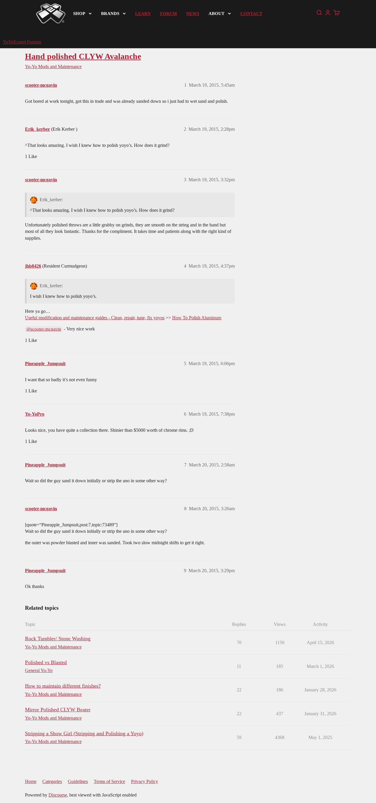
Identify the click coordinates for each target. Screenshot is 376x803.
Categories (52, 781)
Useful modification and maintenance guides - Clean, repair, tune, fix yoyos (94, 317)
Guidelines (78, 781)
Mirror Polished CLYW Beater (57, 710)
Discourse (57, 794)
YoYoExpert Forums (22, 41)
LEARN (143, 13)
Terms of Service (109, 781)
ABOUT (216, 13)
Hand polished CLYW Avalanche (83, 56)
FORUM (168, 13)
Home (30, 781)
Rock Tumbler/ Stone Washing (57, 638)
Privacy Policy (144, 781)
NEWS (192, 13)
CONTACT (251, 13)
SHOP (79, 13)
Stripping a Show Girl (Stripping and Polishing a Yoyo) (84, 733)
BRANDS (110, 13)
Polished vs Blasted (46, 662)
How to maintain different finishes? (63, 686)
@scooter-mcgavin (43, 329)
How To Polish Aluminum (196, 317)
